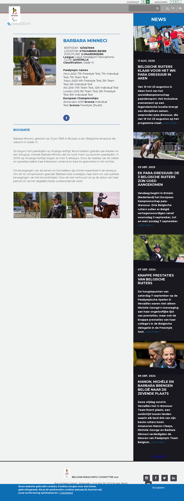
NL (167, 8)
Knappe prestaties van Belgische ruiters (156, 279)
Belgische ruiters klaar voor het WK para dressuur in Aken (157, 72)
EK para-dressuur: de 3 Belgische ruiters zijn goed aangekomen (158, 179)
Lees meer (170, 123)
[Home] (14, 15)
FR (173, 8)
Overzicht (21, 23)
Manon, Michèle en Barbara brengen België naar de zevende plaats (156, 387)
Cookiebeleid (66, 492)
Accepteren (158, 487)
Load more (159, 456)
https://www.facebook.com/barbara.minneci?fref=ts (66, 116)
